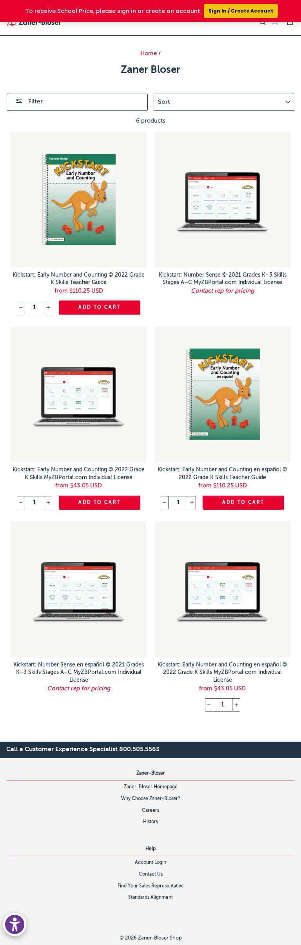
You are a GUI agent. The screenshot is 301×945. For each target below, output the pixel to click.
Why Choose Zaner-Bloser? (150, 799)
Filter (35, 102)
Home (148, 53)
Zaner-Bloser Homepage (151, 787)
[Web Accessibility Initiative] (14, 924)
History (150, 822)
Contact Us (151, 874)
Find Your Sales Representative (151, 886)
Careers (150, 810)
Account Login (150, 862)
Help (150, 849)
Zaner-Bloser (150, 773)
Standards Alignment (150, 897)
